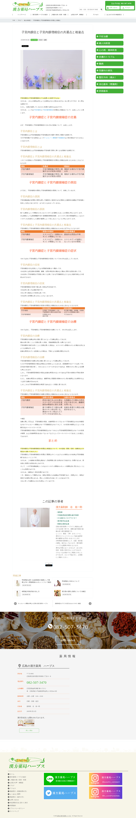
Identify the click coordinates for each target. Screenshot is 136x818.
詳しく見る (29, 730)
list (48, 563)
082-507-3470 (70, 627)
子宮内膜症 (37, 110)
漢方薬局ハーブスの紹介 (18, 777)
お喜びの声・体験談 (16, 782)
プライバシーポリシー (17, 808)
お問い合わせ (14, 800)
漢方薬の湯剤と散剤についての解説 (74, 591)
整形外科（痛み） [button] (108, 77)
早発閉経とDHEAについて (70, 581)
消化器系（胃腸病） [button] (109, 84)
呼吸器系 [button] (103, 91)
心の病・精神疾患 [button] (108, 50)
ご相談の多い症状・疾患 (18, 780)
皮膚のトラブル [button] (107, 56)
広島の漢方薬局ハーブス (64, 816)
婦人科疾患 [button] (104, 43)
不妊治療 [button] (103, 36)
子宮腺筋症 (61, 138)
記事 (45, 40)
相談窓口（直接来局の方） (19, 791)
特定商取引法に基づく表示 (19, 802)
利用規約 (13, 805)
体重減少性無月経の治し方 (31, 591)
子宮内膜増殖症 (48, 110)
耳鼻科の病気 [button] (105, 70)
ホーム (12, 774)
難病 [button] (101, 63)
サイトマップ (14, 811)
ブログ (40, 40)
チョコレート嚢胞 (50, 138)
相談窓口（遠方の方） (17, 797)
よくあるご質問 (15, 794)
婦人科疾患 (34, 40)
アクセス (13, 788)
